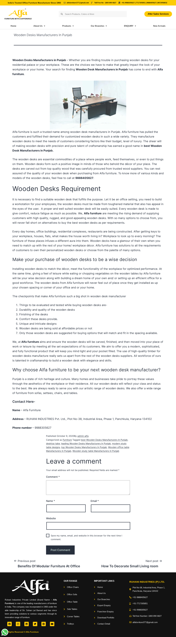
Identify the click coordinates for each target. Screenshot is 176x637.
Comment (53, 476)
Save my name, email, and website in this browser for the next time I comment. (86, 537)
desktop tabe (53, 443)
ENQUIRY (128, 26)
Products (66, 26)
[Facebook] (9, 624)
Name (50, 501)
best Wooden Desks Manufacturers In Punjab (104, 439)
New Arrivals (159, 26)
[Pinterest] (43, 624)
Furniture (67, 439)
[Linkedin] (26, 624)
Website (51, 518)
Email (95, 501)
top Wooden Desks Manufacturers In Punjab (84, 447)
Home (13, 26)
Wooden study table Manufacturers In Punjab (95, 451)
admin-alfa (83, 436)
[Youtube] (52, 624)
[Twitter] (35, 624)
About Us (37, 26)
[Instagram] (18, 624)
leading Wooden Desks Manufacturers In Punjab (86, 443)
